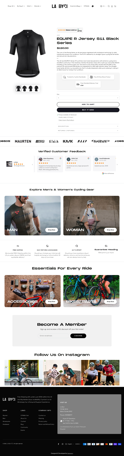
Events (23, 430)
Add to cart (88, 104)
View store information (66, 120)
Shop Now (51, 230)
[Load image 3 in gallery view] (30, 88)
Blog (22, 424)
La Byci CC (10, 443)
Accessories (6, 421)
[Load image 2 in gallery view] (24, 88)
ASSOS (58, 35)
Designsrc (70, 453)
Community (24, 427)
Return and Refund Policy (46, 424)
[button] (108, 6)
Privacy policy (43, 421)
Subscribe (78, 335)
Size (58, 94)
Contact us (42, 415)
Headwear (6, 424)
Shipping (41, 418)
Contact (23, 421)
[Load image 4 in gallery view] (36, 88)
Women (5, 415)
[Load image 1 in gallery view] (18, 88)
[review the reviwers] (50, 158)
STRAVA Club (25, 415)
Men (4, 418)
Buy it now (88, 110)
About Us (23, 418)
